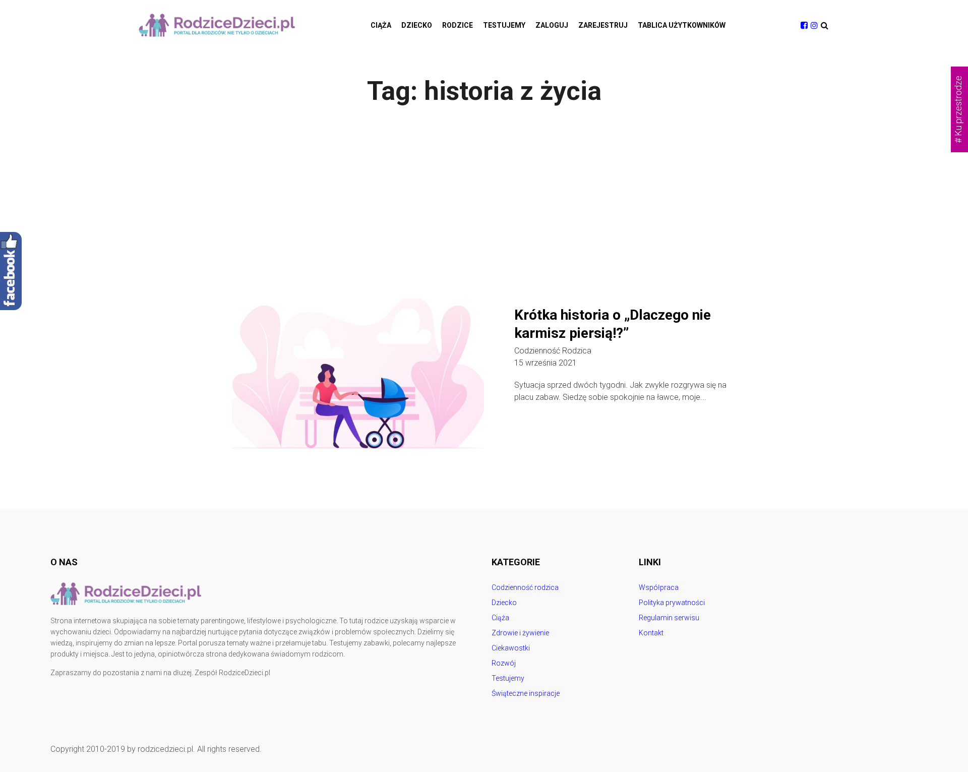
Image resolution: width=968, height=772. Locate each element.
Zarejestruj (603, 25)
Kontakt (651, 633)
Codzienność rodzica (552, 351)
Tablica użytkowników (681, 25)
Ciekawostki (511, 648)
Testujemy (504, 25)
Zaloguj (551, 25)
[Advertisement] (484, 202)
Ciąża (381, 25)
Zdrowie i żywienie (520, 633)
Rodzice (457, 25)
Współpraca (659, 587)
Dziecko (416, 25)
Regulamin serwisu (669, 618)
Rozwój (504, 663)
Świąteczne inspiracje (526, 693)
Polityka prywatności (672, 603)
